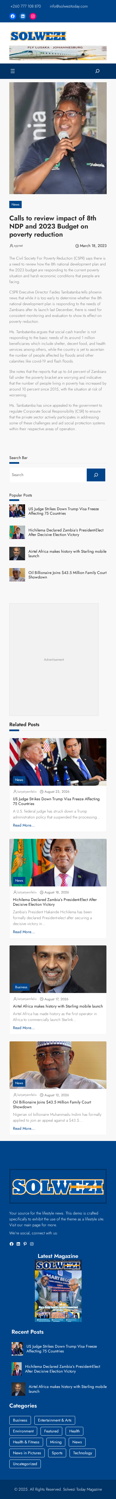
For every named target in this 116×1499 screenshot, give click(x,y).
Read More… (24, 825)
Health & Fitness (26, 1442)
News (15, 204)
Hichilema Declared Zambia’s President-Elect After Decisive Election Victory (65, 532)
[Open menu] (12, 71)
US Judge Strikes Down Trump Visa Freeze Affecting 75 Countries (63, 511)
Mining (56, 1442)
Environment (23, 1431)
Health (74, 1431)
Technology (82, 1453)
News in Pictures (27, 1453)
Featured (51, 1431)
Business (21, 987)
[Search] (96, 475)
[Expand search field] (97, 71)
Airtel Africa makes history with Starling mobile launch (67, 554)
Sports (57, 1453)
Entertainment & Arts (55, 1420)
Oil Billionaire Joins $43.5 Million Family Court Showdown (67, 575)
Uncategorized (25, 1464)
